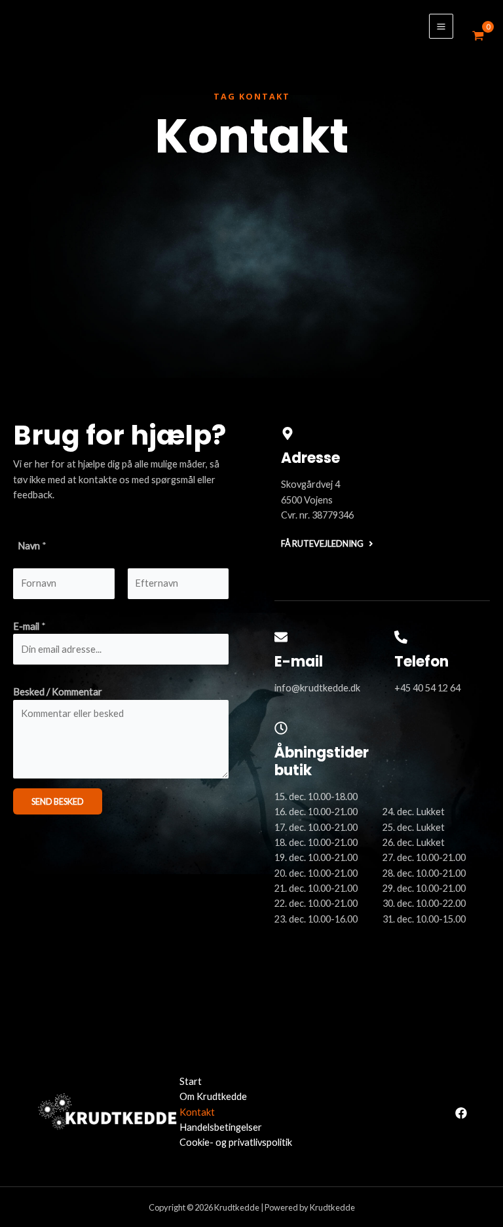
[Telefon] (400, 637)
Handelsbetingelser (220, 1127)
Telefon (421, 661)
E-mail (29, 626)
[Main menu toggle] (441, 26)
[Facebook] (461, 1113)
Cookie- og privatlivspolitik (235, 1142)
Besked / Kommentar (57, 691)
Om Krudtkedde (213, 1096)
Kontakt (197, 1112)
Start (190, 1081)
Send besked (57, 801)
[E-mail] (281, 637)
